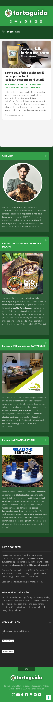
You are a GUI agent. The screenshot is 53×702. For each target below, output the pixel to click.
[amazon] (31, 21)
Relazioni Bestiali (32, 518)
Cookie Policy (23, 592)
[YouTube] (16, 21)
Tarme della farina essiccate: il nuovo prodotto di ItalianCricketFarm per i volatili (24, 76)
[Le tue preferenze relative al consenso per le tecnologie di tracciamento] (48, 697)
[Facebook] (26, 21)
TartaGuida (34, 88)
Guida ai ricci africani (16, 88)
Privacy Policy (8, 592)
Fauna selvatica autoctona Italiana (23, 84)
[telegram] (36, 21)
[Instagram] (11, 21)
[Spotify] (41, 21)
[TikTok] (21, 21)
